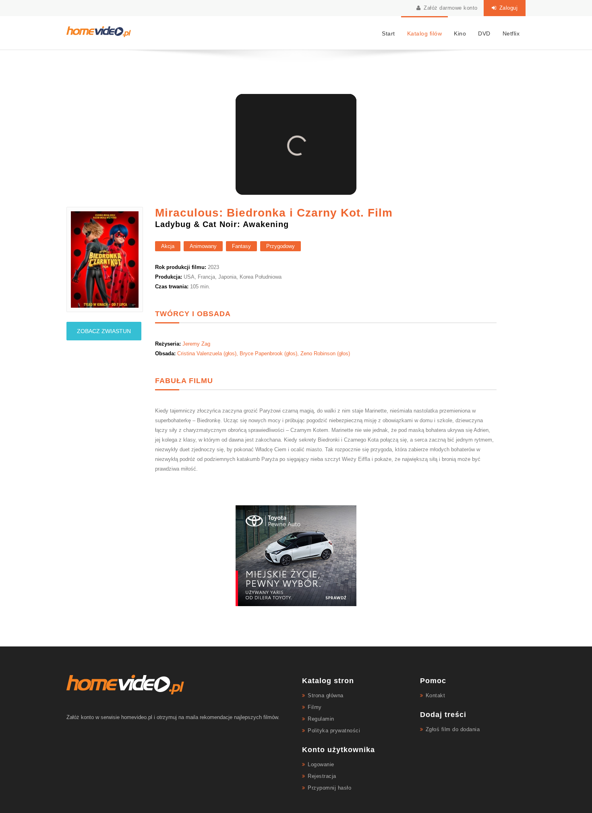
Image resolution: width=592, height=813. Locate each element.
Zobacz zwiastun (104, 331)
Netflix (511, 33)
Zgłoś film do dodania (453, 729)
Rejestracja (322, 776)
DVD (484, 33)
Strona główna (326, 695)
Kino (460, 33)
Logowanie (321, 764)
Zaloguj (507, 8)
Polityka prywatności (334, 731)
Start (388, 33)
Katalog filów (424, 33)
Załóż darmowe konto (450, 8)
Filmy (315, 707)
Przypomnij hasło (329, 788)
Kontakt (435, 695)
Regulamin (321, 719)
